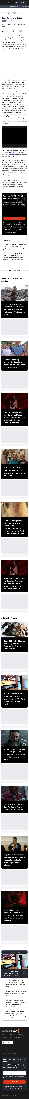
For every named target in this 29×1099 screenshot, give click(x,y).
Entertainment (6, 12)
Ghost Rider (17, 14)
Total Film (10, 21)
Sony (14, 155)
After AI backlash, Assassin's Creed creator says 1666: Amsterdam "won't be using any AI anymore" (15, 1015)
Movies (14, 12)
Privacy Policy (18, 1087)
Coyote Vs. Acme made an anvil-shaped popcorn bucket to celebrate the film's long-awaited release (15, 1004)
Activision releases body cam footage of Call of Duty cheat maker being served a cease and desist (15, 983)
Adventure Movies (7, 14)
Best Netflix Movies (14, 6)
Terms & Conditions (11, 1088)
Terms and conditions (8, 1050)
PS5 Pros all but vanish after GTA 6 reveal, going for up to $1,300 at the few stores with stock (15, 973)
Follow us (16, 31)
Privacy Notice (12, 226)
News (3, 21)
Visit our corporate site (13, 1037)
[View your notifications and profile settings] (23, 2)
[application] (14, 135)
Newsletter (24, 31)
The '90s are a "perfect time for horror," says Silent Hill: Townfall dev (15, 993)
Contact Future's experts (9, 1053)
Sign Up (14, 1082)
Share (5, 31)
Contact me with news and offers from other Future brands (14, 1077)
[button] (26, 2)
